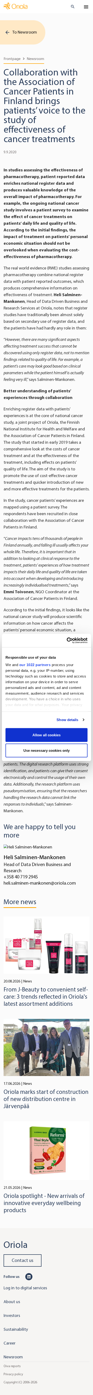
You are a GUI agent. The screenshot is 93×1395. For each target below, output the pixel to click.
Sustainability (16, 1329)
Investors (12, 1315)
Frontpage (12, 58)
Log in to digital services (25, 1287)
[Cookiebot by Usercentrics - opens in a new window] (67, 641)
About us (12, 1301)
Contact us (22, 1260)
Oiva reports (12, 1366)
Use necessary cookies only (46, 750)
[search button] (70, 6)
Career (10, 1343)
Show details (67, 720)
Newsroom (35, 58)
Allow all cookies (46, 735)
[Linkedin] (28, 1276)
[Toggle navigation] (86, 7)
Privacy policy (13, 1374)
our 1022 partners (35, 665)
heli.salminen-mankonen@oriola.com (40, 883)
